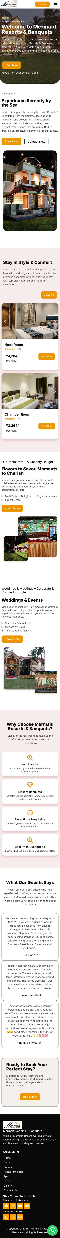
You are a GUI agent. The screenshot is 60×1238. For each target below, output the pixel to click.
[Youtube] (20, 1206)
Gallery (8, 1185)
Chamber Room (17, 414)
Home (7, 1157)
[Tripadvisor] (27, 1206)
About (7, 1162)
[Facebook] (6, 1206)
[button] (55, 4)
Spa (6, 1176)
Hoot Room (14, 345)
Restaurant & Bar (13, 1171)
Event (7, 1181)
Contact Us (10, 1190)
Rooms (8, 1167)
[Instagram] (13, 1206)
